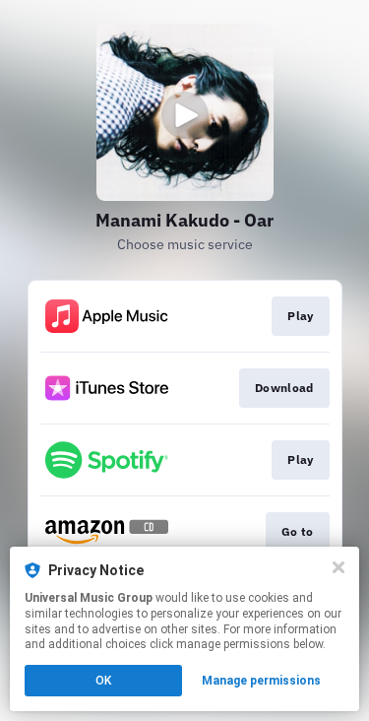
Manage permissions (261, 681)
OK (103, 681)
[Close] (338, 567)
